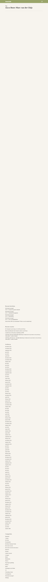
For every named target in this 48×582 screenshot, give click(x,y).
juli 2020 (7, 408)
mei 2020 (7, 412)
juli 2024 (7, 363)
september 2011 (8, 515)
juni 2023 (7, 374)
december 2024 (8, 357)
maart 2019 (7, 429)
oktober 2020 (7, 406)
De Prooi (23, 329)
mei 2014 (7, 483)
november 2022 (8, 384)
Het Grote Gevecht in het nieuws (11, 547)
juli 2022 (7, 387)
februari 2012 (8, 506)
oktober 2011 (7, 513)
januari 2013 (7, 500)
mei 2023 (7, 376)
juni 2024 (7, 365)
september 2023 (8, 372)
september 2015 (8, 462)
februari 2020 (8, 417)
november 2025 (8, 348)
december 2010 (8, 519)
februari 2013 (8, 498)
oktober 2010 (7, 523)
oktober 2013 (7, 492)
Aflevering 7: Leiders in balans (11, 336)
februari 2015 (8, 476)
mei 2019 (7, 427)
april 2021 (7, 397)
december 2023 (8, 369)
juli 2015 (7, 466)
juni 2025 (7, 352)
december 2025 (8, 346)
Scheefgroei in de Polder (10, 568)
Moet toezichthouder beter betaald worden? (13, 330)
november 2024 (8, 359)
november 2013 (8, 491)
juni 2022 (7, 389)
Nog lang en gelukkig (9, 562)
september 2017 (8, 436)
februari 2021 (8, 399)
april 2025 (7, 355)
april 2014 (7, 485)
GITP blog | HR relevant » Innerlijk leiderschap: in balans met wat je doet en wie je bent (22, 337)
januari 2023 (7, 382)
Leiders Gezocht (10, 302)
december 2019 (8, 421)
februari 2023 (8, 380)
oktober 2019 (7, 425)
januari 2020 (7, 419)
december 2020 (8, 402)
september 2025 (8, 350)
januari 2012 (7, 507)
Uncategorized (8, 573)
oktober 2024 (7, 361)
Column (6, 538)
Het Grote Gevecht (9, 545)
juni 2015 (7, 468)
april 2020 (7, 414)
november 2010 (8, 521)
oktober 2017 (7, 434)
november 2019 (8, 423)
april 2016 (7, 449)
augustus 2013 (8, 494)
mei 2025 (7, 354)
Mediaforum (7, 558)
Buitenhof (7, 536)
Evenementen (8, 542)
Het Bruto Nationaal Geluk (10, 543)
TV (14, 302)
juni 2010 (7, 524)
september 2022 (8, 385)
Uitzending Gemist (19, 302)
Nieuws (6, 560)
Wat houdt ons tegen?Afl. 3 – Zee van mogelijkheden (11, 319)
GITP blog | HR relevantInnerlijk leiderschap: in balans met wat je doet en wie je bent (22, 334)
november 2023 (8, 370)
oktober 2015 (7, 461)
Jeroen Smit (8, 1)
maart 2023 (7, 378)
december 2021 (8, 395)
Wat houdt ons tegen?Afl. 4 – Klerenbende (9, 315)
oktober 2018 (7, 431)
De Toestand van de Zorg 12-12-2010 (12, 329)
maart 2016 (7, 451)
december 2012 (8, 502)
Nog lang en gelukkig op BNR (18, 332)
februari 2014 (8, 487)
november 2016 (8, 440)
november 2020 (8, 404)
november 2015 (8, 459)
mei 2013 (7, 496)
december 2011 (8, 509)
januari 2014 (7, 489)
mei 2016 (7, 447)
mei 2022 (7, 391)
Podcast (6, 564)
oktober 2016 (7, 442)
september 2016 (8, 444)
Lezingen (7, 555)
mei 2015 (7, 470)
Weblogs (7, 577)
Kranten (6, 551)
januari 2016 (7, 455)
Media (6, 557)
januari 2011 (7, 517)
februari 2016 (8, 453)
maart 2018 (7, 432)
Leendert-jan (7, 332)
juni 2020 (7, 410)
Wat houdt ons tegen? (9, 575)
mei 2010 (7, 526)
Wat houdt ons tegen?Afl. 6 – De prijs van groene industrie (12, 309)
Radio (6, 566)
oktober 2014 (7, 481)
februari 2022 (8, 393)
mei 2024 (7, 367)
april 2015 (7, 472)
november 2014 (8, 479)
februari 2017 (8, 438)
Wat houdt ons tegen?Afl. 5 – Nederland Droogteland (11, 312)
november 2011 (8, 511)
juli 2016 (7, 446)
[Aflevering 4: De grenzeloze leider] (23, 164)
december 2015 (8, 457)
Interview (7, 549)
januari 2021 (7, 401)
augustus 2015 (8, 464)
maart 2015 (7, 474)
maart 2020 (7, 416)
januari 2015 (7, 477)
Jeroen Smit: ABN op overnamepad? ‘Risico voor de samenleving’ (18, 321)
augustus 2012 (8, 504)
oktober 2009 (7, 528)
